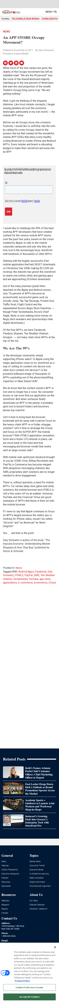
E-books (4, 913)
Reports (4, 909)
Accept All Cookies (29, 997)
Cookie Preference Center (29, 987)
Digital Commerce (37, 882)
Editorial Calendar (37, 905)
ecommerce (40, 582)
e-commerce (25, 582)
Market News (35, 861)
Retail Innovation (37, 878)
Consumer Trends (37, 866)
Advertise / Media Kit (38, 909)
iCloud (52, 582)
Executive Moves (37, 870)
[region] (29, 973)
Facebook (40, 571)
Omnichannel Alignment (40, 886)
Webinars (5, 901)
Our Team (34, 901)
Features (5, 866)
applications (10, 582)
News (6, 31)
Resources (5, 882)
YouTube (33, 579)
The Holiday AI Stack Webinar (25, 18)
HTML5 (19, 575)
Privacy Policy (22, 981)
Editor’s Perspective (9, 870)
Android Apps (26, 571)
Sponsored (5, 886)
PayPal (28, 575)
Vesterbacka (20, 579)
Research (5, 905)
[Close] (55, 947)
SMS (36, 575)
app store (44, 579)
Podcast (4, 878)
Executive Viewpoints (10, 874)
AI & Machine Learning (39, 874)
